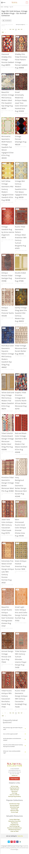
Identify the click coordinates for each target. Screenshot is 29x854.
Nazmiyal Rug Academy (14, 835)
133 (10, 29)
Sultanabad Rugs (14, 846)
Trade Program (14, 818)
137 (21, 29)
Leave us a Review (14, 834)
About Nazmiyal (14, 829)
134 (13, 29)
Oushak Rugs (13, 848)
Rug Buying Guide (14, 827)
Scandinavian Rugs (14, 843)
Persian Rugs (13, 851)
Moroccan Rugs (14, 849)
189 (3, 32)
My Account (14, 830)
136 (19, 29)
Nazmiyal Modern (14, 844)
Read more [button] (5, 751)
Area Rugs (14, 832)
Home (2, 6)
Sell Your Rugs (14, 825)
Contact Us (14, 814)
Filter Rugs (8, 20)
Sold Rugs (6, 6)
